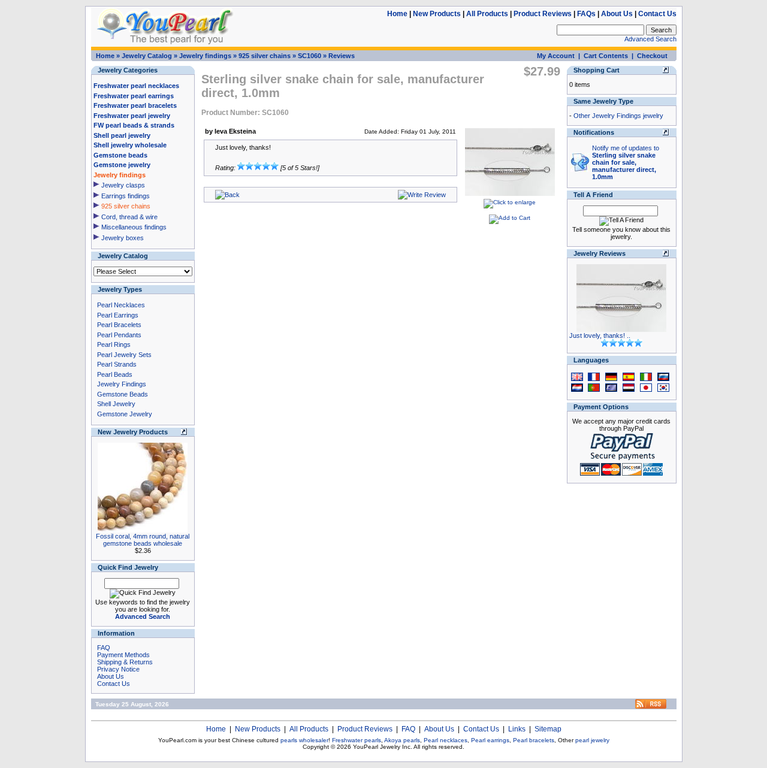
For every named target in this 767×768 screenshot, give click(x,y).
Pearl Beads (114, 374)
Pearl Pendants (119, 334)
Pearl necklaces (445, 740)
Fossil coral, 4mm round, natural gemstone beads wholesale (142, 540)
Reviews (341, 55)
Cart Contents (606, 55)
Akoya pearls (402, 740)
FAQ (103, 647)
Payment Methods (123, 654)
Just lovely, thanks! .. (599, 335)
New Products (437, 14)
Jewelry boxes (122, 237)
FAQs (586, 14)
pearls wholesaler (304, 740)
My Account (556, 55)
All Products (487, 14)
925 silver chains (264, 55)
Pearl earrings (490, 740)
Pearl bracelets (533, 740)
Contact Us (657, 14)
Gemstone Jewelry (124, 414)
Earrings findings (125, 195)
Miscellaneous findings (134, 227)
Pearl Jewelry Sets (124, 354)
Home (397, 14)
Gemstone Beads (122, 394)
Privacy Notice (118, 669)
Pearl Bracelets (119, 324)
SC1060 (309, 55)
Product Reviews (543, 14)
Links (517, 729)
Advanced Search (650, 39)
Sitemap (548, 729)
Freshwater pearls (356, 740)
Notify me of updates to (625, 162)
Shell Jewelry (116, 403)
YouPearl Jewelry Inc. (382, 746)
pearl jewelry (592, 740)
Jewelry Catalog (147, 55)
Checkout (652, 55)
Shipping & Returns (125, 662)
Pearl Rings (114, 344)
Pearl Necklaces (121, 305)
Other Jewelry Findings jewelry (618, 115)
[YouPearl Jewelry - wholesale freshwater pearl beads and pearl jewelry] (650, 706)
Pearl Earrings (117, 315)
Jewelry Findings (121, 384)
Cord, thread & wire (129, 216)
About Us (617, 14)
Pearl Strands (117, 364)
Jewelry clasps (123, 185)
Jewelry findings (205, 55)
